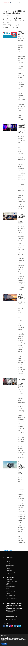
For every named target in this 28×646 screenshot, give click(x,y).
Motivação (20, 51)
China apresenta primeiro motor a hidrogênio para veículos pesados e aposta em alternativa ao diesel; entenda (21, 467)
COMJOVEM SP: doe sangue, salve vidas (21, 33)
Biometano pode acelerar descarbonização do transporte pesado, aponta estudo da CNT (21, 383)
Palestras (8, 568)
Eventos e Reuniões (10, 565)
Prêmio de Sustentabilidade (12, 591)
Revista (7, 590)
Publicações (9, 570)
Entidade (19, 149)
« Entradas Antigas (7, 550)
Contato (8, 593)
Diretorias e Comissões (11, 581)
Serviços (8, 561)
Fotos (7, 585)
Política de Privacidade (11, 598)
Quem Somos (9, 579)
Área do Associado (10, 595)
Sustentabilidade (21, 62)
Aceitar (4, 643)
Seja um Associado (10, 586)
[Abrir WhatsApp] (24, 642)
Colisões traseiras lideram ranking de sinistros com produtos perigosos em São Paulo (21, 298)
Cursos (7, 567)
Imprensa (8, 588)
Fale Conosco (9, 573)
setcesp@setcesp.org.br (11, 616)
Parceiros (8, 583)
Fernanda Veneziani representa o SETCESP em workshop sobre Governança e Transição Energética (21, 217)
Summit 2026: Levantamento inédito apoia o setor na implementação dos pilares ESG (21, 128)
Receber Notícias (10, 597)
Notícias (19, 54)
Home (7, 560)
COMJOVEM (20, 45)
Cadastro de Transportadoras (12, 572)
